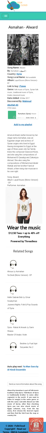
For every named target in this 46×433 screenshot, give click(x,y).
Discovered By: (14, 101)
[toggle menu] (5, 16)
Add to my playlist (23, 124)
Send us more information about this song (25, 384)
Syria (19, 74)
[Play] (14, 117)
